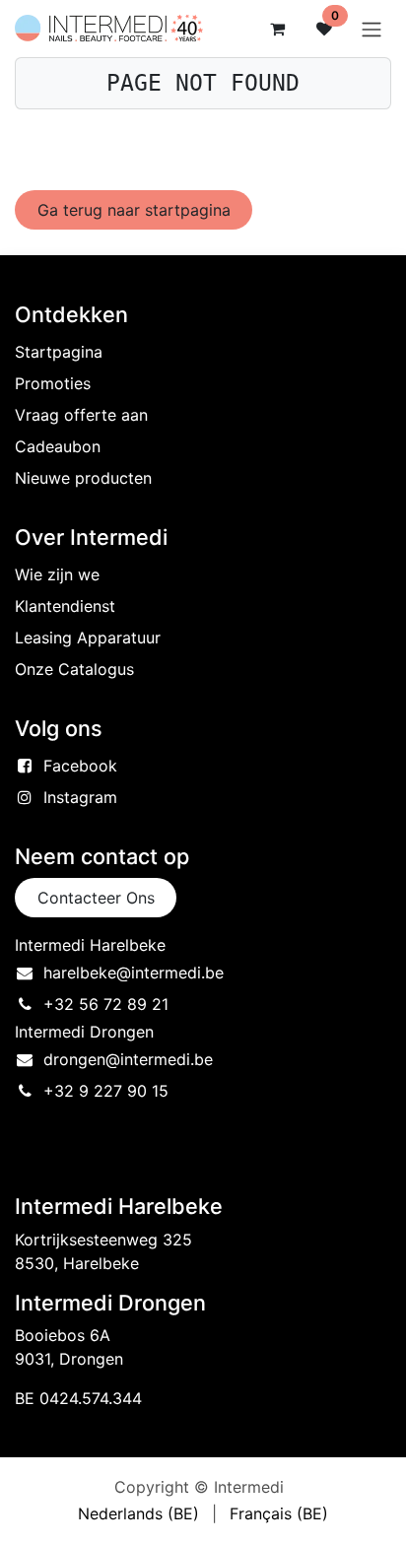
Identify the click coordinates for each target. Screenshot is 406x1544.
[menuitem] (138, 1513)
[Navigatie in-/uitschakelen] (371, 28)
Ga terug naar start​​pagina (134, 210)
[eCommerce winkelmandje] (277, 28)
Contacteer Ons (96, 897)
